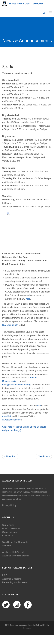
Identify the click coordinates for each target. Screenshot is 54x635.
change (16, 430)
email (5, 416)
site (39, 405)
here (28, 298)
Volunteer (6, 545)
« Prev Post (10, 456)
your (9, 325)
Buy (4, 325)
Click (4, 426)
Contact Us (7, 535)
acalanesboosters (18, 384)
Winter (26, 426)
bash (4, 384)
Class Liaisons (9, 532)
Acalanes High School (13, 552)
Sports (33, 426)
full (21, 426)
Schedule (41, 426)
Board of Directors (11, 528)
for (14, 426)
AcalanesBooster (12, 419)
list (9, 416)
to (11, 430)
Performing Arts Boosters (14, 582)
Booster (33, 377)
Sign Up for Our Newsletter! (15, 542)
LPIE (4, 575)
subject (6, 430)
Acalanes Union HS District (15, 555)
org (28, 384)
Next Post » (44, 456)
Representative (9, 381)
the (17, 426)
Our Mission (8, 525)
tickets (15, 325)
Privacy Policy (9, 505)
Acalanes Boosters (11, 578)
